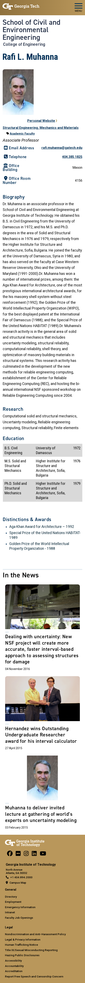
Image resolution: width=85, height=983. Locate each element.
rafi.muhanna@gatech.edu (61, 148)
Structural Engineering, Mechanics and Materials (41, 128)
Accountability (14, 966)
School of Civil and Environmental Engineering (31, 30)
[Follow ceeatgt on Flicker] (18, 854)
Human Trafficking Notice (21, 944)
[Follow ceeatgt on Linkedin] (34, 854)
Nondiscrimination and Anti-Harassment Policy (35, 934)
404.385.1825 (72, 157)
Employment (13, 901)
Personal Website (41, 121)
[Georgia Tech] (24, 842)
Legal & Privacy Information (22, 939)
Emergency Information (20, 907)
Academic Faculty (22, 133)
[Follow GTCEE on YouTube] (43, 854)
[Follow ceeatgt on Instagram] (26, 854)
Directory (11, 896)
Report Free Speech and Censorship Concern (34, 976)
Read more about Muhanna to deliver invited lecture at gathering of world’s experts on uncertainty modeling (42, 793)
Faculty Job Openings (19, 917)
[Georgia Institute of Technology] (21, 6)
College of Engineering (24, 44)
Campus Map (17, 882)
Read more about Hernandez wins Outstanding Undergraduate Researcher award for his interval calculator (42, 714)
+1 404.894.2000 (21, 877)
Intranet (10, 912)
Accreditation (13, 971)
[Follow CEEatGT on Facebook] (10, 854)
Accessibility (13, 960)
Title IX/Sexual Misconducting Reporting (31, 950)
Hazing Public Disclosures (22, 955)
